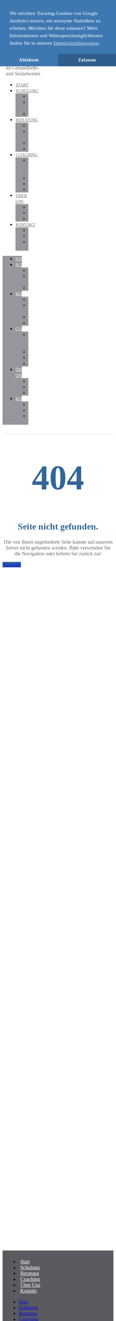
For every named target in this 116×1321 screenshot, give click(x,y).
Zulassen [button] (87, 60)
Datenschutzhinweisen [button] (76, 43)
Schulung (27, 90)
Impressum (39, 218)
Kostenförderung (45, 113)
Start (22, 84)
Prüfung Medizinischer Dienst (42, 166)
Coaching (26, 154)
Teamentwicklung (46, 189)
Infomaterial (40, 236)
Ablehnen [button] (29, 60)
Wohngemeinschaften (50, 148)
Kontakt (25, 224)
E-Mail (33, 244)
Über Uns (21, 372)
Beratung (27, 119)
